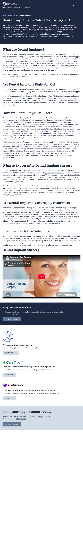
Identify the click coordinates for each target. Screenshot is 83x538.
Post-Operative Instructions (46, 170)
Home (4, 15)
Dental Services (13, 15)
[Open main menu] (78, 5)
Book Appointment (12, 319)
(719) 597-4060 (21, 419)
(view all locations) (24, 7)
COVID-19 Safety (11, 353)
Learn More (9, 375)
